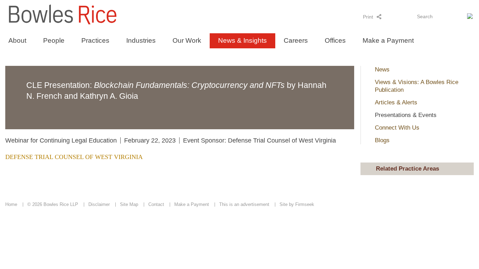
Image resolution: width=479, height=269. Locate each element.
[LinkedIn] (388, 16)
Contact (156, 204)
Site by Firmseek (296, 204)
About (17, 40)
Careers (296, 40)
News (382, 69)
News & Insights (242, 40)
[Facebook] (407, 16)
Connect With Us (397, 127)
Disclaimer (99, 204)
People (54, 40)
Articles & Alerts (396, 102)
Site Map (129, 204)
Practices (95, 40)
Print (368, 17)
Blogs (382, 140)
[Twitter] (397, 16)
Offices (335, 40)
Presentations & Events (406, 115)
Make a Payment (388, 40)
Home (11, 204)
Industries (141, 40)
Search (425, 16)
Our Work (187, 40)
